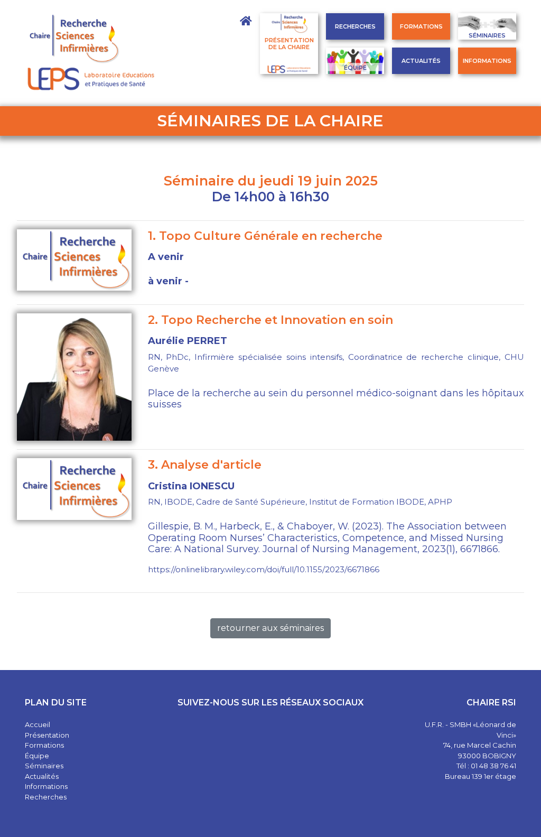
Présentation (47, 735)
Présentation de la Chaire (289, 43)
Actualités (421, 60)
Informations (487, 60)
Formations (421, 26)
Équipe (355, 67)
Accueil (37, 724)
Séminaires (487, 35)
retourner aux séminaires (270, 628)
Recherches (355, 26)
